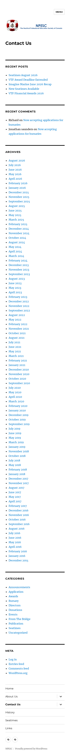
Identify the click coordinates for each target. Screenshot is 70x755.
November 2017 (19, 483)
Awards (13, 596)
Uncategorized (18, 632)
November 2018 (19, 451)
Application (16, 591)
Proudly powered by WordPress (31, 748)
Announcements (19, 587)
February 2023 (18, 296)
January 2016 (17, 555)
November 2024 (19, 233)
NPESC (8, 748)
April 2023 (15, 292)
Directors (15, 605)
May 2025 (15, 215)
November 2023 (19, 269)
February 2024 (18, 260)
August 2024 (17, 242)
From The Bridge (19, 619)
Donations (15, 610)
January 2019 (17, 446)
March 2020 (16, 401)
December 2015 (18, 560)
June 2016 (15, 537)
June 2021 (15, 346)
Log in (13, 659)
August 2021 (16, 337)
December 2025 (19, 192)
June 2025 (15, 210)
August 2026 (17, 160)
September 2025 (19, 201)
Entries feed (16, 664)
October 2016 (17, 519)
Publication (16, 623)
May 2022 (15, 319)
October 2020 (17, 378)
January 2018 (17, 474)
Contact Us (13, 704)
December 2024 (19, 228)
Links (8, 728)
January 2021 (17, 365)
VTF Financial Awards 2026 (26, 93)
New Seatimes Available (24, 88)
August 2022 (17, 315)
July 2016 (14, 533)
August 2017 (16, 487)
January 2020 (17, 410)
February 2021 (18, 360)
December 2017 (18, 478)
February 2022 (18, 324)
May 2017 (15, 496)
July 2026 (15, 165)
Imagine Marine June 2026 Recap (30, 84)
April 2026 (15, 178)
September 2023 (19, 274)
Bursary (14, 600)
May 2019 (15, 437)
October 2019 (17, 419)
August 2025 (17, 206)
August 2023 (17, 278)
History (10, 712)
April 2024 (15, 251)
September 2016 (19, 524)
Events (13, 614)
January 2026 (17, 187)
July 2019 (14, 428)
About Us (11, 696)
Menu (59, 12)
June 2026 (15, 169)
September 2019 (19, 424)
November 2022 (19, 306)
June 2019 (15, 433)
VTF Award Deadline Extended (28, 79)
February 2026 (18, 183)
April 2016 (15, 546)
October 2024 (17, 237)
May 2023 (15, 287)
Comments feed (19, 668)
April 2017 (15, 501)
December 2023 (19, 265)
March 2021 (16, 356)
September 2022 (19, 310)
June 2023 (15, 283)
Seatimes (15, 628)
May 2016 (15, 542)
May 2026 (15, 174)
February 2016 (18, 551)
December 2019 (18, 415)
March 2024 (16, 256)
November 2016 (19, 515)
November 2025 (19, 196)
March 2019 (16, 442)
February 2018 (18, 469)
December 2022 (19, 301)
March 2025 (16, 219)
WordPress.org (18, 673)
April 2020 (15, 396)
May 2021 (15, 351)
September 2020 (19, 383)
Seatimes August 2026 (23, 75)
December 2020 (19, 369)
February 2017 (18, 505)
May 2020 (15, 392)
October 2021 (17, 333)
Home (9, 688)
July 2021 (14, 342)
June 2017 (15, 492)
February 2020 (18, 406)
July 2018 (14, 460)
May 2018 (15, 465)
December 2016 (18, 510)
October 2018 (17, 456)
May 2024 (15, 246)
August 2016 (17, 528)
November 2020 (19, 374)
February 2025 (18, 224)
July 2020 (15, 387)
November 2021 (19, 328)
